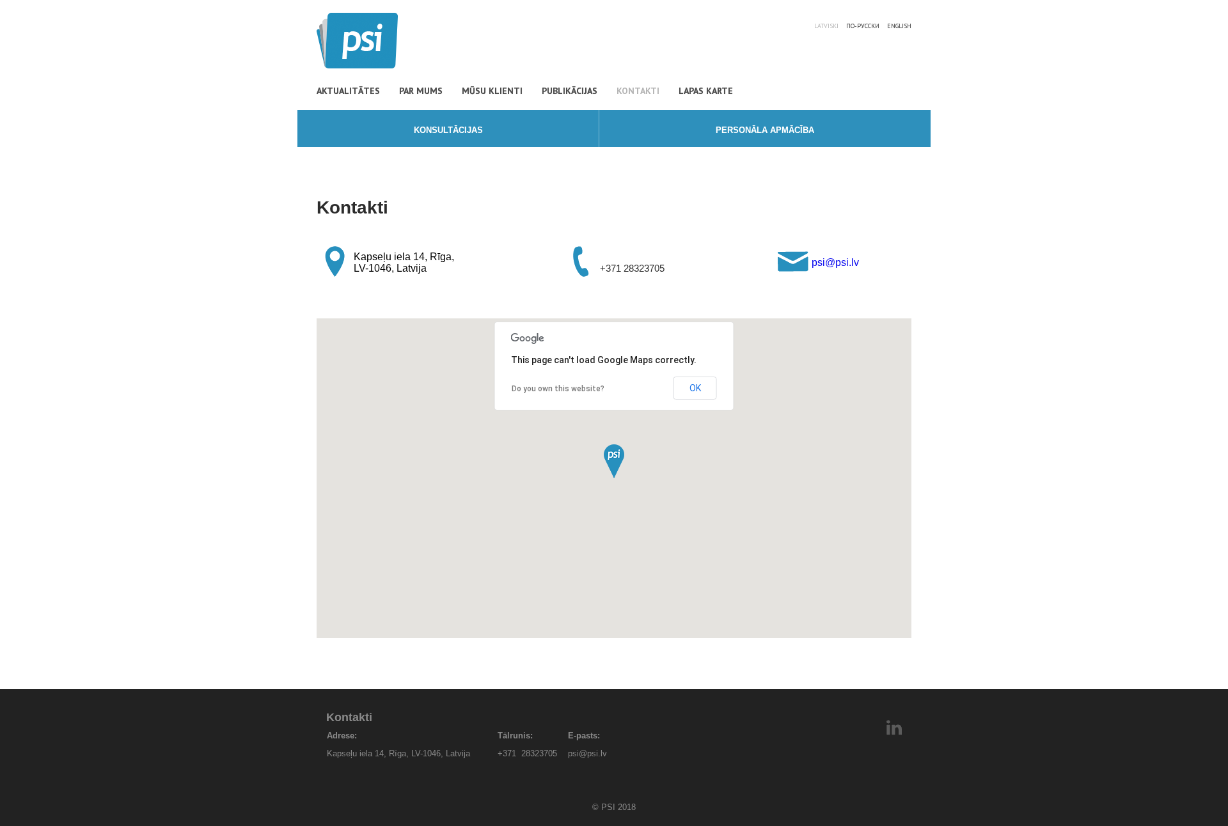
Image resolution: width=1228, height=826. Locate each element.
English (899, 26)
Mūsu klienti (492, 91)
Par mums (421, 91)
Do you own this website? (558, 388)
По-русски (862, 26)
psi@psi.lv (835, 262)
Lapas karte (706, 91)
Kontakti (638, 91)
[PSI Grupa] (357, 64)
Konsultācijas (448, 130)
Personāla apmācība (765, 130)
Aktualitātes (348, 91)
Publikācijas (569, 91)
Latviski (826, 26)
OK (695, 388)
